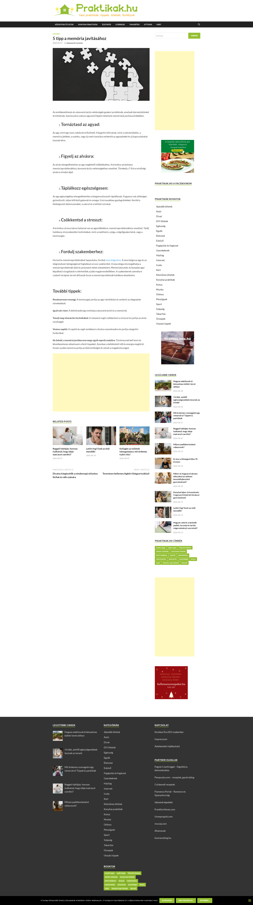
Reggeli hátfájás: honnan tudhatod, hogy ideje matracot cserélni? (65, 451)
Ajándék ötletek (164, 206)
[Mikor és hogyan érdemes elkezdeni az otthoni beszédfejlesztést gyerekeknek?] (163, 474)
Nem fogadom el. (186, 900)
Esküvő (160, 240)
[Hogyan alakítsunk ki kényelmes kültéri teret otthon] (163, 381)
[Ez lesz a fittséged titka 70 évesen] (163, 459)
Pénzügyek (161, 299)
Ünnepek (160, 318)
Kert (159, 24)
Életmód (106, 24)
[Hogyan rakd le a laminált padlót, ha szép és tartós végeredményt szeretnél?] (163, 523)
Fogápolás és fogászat (167, 245)
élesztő (184, 563)
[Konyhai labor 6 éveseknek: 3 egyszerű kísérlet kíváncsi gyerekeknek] (163, 492)
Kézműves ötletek (64, 24)
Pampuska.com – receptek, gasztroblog (174, 777)
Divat (159, 216)
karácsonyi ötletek (178, 551)
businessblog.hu (163, 837)
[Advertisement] (101, 382)
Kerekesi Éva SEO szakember (169, 732)
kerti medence (161, 555)
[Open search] (199, 24)
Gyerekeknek (162, 250)
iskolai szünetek (162, 551)
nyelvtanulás (161, 559)
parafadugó (183, 559)
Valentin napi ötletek (171, 563)
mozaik (172, 555)
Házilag (160, 255)
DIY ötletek (162, 221)
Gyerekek (120, 24)
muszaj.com (161, 823)
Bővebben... (205, 900)
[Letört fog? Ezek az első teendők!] (101, 436)
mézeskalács (183, 555)
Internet (160, 260)
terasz (193, 559)
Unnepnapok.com (164, 816)
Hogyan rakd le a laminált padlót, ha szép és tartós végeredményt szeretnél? (185, 525)
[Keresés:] (177, 36)
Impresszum (161, 739)
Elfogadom (167, 900)
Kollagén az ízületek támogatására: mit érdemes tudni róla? (133, 451)
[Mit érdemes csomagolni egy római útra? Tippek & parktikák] (163, 413)
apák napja (172, 548)
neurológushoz (113, 260)
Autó (158, 211)
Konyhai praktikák (88, 24)
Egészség (56, 34)
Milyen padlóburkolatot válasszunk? (184, 445)
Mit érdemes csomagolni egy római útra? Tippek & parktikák (186, 416)
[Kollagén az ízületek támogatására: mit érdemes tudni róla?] (135, 436)
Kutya (159, 284)
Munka (159, 289)
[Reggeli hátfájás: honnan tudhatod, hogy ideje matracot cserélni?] (68, 436)
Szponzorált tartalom (75, 43)
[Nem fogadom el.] (249, 900)
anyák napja (160, 548)
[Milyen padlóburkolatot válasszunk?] (163, 444)
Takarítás (134, 24)
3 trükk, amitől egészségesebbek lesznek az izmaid (186, 400)
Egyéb (159, 230)
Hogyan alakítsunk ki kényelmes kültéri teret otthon (184, 384)
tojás (158, 563)
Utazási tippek (163, 323)
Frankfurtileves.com (165, 809)
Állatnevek (160, 830)
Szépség (160, 309)
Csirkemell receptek (165, 784)
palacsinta (173, 559)
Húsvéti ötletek (185, 548)
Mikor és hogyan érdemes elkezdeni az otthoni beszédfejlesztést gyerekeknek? (185, 477)
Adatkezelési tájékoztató (167, 746)
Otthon (148, 24)
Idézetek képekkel (164, 802)
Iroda (159, 265)
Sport (159, 304)
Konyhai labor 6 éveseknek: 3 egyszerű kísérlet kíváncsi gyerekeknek (186, 495)
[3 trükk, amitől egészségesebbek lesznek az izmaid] (163, 397)
